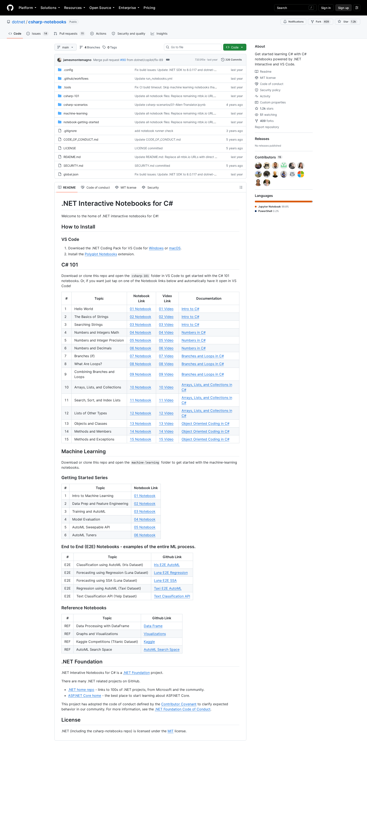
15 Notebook (140, 439)
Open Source (100, 8)
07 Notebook (140, 356)
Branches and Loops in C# (203, 356)
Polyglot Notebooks (101, 254)
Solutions (48, 8)
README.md (72, 157)
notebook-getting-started (81, 122)
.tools (67, 87)
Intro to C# (190, 309)
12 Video (166, 413)
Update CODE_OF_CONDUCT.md (158, 139)
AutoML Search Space (161, 649)
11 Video (166, 400)
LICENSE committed (149, 148)
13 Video (166, 423)
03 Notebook (140, 324)
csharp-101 (71, 96)
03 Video (166, 324)
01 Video (166, 309)
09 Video (166, 374)
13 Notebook (140, 423)
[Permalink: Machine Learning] (58, 451)
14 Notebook (140, 431)
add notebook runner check (154, 131)
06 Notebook (140, 348)
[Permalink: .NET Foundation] (58, 662)
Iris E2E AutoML (167, 565)
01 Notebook (140, 309)
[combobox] (194, 47)
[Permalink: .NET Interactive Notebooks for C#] (58, 203)
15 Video (166, 439)
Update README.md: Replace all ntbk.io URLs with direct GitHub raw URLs (186, 157)
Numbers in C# (194, 332)
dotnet (18, 21)
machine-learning (76, 113)
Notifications (295, 21)
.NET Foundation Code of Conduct (182, 709)
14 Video (166, 431)
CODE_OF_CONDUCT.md (81, 139)
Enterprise (127, 8)
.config (68, 70)
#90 (123, 60)
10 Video (166, 387)
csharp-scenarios (76, 104)
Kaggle (149, 641)
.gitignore (70, 131)
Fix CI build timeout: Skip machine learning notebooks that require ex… (184, 87)
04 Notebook (140, 332)
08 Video (166, 364)
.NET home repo (81, 689)
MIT (171, 731)
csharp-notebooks (47, 21)
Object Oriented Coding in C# (205, 423)
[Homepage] (10, 7)
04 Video (166, 332)
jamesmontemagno (77, 60)
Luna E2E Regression (171, 572)
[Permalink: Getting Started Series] (58, 478)
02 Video (166, 317)
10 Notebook (140, 387)
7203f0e (200, 59)
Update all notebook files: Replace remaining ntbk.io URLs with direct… (184, 96)
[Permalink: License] (58, 720)
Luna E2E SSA (165, 580)
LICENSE (70, 148)
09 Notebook (140, 374)
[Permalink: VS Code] (58, 239)
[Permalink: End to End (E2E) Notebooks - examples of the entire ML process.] (58, 547)
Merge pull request (106, 60)
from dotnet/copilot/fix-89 (145, 60)
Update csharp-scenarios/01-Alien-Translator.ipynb (170, 104)
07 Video (166, 356)
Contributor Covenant (178, 704)
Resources (73, 8)
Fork (322, 21)
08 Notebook (140, 364)
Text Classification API (172, 596)
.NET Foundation (136, 672)
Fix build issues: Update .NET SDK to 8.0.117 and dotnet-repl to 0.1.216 (184, 70)
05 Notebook (140, 340)
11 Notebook (140, 400)
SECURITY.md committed (152, 165)
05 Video (166, 340)
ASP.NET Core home (84, 695)
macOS (175, 248)
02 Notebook (140, 317)
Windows (156, 248)
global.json (71, 174)
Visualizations (155, 634)
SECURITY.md (73, 165)
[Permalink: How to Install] (58, 227)
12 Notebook (140, 413)
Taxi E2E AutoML (168, 588)
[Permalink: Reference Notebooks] (58, 608)
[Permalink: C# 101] (58, 265)
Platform (26, 8)
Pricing (149, 8)
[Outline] (240, 187)
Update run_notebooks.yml (153, 78)
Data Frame (153, 626)
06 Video (166, 348)
